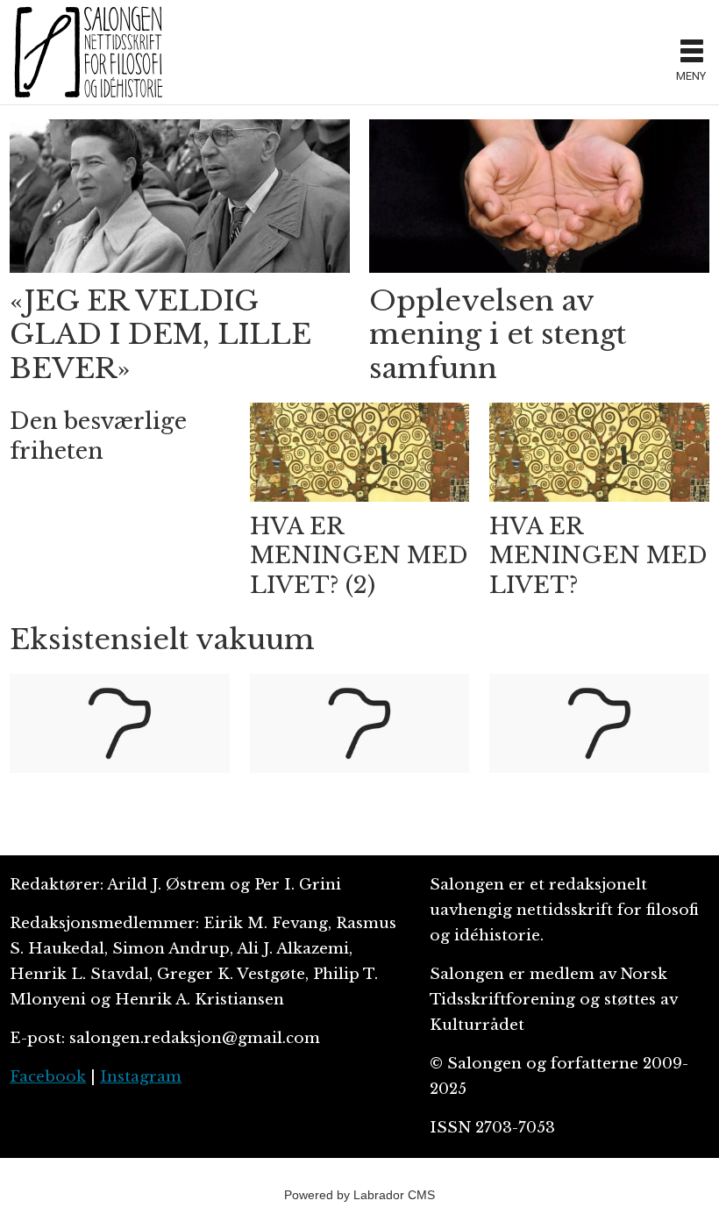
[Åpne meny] (691, 53)
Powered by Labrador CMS (359, 1195)
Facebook (48, 1077)
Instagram (141, 1077)
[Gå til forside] (337, 51)
